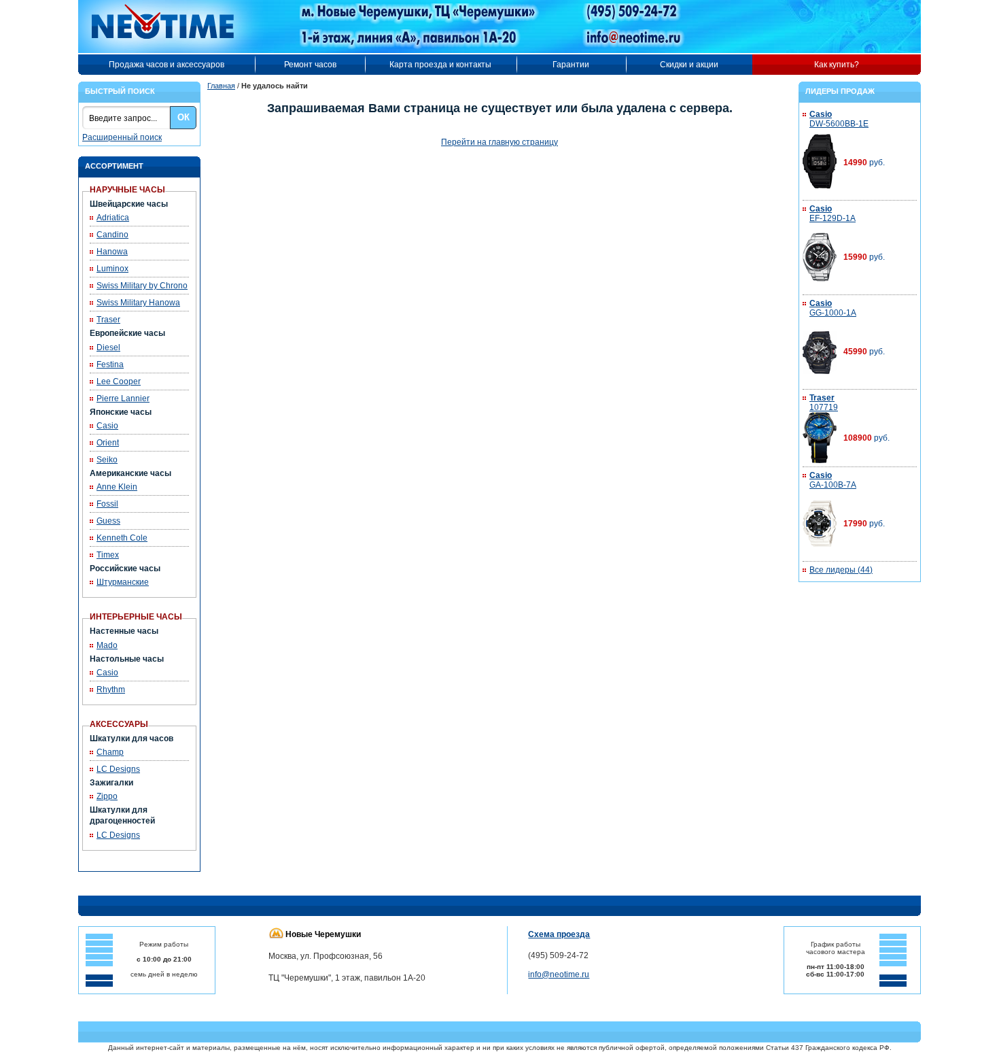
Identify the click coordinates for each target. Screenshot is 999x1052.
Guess (108, 521)
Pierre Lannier (123, 398)
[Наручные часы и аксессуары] (172, 26)
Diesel (108, 347)
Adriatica (113, 217)
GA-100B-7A (832, 480)
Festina (110, 364)
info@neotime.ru (558, 974)
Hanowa (112, 251)
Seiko (107, 459)
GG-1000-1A (832, 308)
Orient (108, 442)
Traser (108, 319)
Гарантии (571, 64)
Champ (110, 752)
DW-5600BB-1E (839, 119)
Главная (221, 86)
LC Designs (118, 769)
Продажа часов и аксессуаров (166, 64)
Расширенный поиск (122, 137)
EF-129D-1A (832, 213)
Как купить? (836, 64)
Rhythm (111, 689)
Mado (107, 645)
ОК (183, 117)
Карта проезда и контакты (440, 64)
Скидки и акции (689, 64)
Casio (107, 425)
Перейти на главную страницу (499, 142)
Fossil (107, 504)
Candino (112, 234)
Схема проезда (559, 934)
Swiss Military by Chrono (142, 285)
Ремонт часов (310, 64)
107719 (823, 402)
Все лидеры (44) (841, 570)
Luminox (112, 268)
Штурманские (123, 582)
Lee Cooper (119, 381)
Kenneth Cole (122, 538)
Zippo (107, 796)
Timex (108, 555)
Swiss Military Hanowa (138, 302)
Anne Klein (117, 487)
